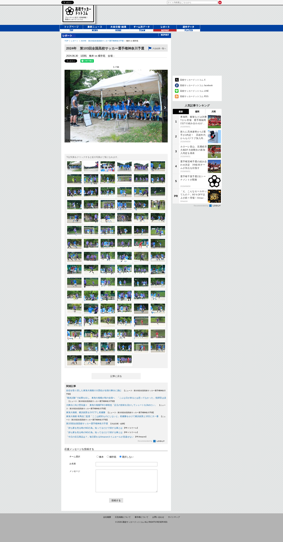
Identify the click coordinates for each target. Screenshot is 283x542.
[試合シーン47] (141, 257)
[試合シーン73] (74, 322)
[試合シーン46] (124, 257)
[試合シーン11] (141, 179)
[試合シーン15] (108, 192)
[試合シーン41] (141, 244)
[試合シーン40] (124, 244)
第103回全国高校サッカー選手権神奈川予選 (87, 423)
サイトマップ (174, 517)
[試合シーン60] (158, 283)
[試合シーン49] (74, 270)
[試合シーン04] (124, 166)
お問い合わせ (158, 517)
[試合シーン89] (141, 347)
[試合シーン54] (158, 270)
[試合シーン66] (158, 296)
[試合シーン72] (158, 309)
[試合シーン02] (91, 166)
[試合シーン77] (141, 322)
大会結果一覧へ (159, 48)
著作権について (141, 517)
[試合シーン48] (158, 257)
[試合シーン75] (108, 322)
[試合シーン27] (108, 218)
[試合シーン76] (124, 322)
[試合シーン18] (158, 192)
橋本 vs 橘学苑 (132, 41)
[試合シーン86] (91, 347)
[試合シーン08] (91, 179)
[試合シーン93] (108, 360)
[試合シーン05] (141, 166)
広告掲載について (123, 517)
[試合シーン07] (74, 179)
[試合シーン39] (108, 244)
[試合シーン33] (108, 231)
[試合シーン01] (74, 166)
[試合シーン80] (91, 334)
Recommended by (145, 441)
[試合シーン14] (91, 192)
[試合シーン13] (74, 192)
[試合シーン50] (91, 270)
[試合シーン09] (108, 179)
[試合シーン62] (91, 296)
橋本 (101, 457)
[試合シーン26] (91, 218)
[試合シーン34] (124, 231)
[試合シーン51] (108, 270)
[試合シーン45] (108, 257)
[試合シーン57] (108, 283)
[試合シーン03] (108, 166)
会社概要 (107, 517)
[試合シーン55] (74, 283)
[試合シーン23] (141, 205)
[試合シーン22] (124, 205)
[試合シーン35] (141, 231)
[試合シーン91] (74, 360)
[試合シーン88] (124, 347)
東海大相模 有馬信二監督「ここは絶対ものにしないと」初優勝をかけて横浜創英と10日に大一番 (112, 416)
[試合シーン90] (158, 347)
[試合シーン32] (91, 231)
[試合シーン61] (74, 296)
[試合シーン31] (74, 231)
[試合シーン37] (74, 244)
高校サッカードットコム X (193, 80)
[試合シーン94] (124, 360)
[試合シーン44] (91, 257)
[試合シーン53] (141, 270)
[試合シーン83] (141, 334)
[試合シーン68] (91, 309)
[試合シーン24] (158, 205)
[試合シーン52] (124, 270)
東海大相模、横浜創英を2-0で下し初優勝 (85, 412)
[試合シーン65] (141, 296)
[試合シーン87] (108, 347)
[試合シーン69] (108, 309)
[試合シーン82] (124, 334)
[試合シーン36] (158, 231)
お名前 (72, 463)
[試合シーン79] (74, 334)
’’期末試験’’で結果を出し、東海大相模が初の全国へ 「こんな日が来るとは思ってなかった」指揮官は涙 (116, 398)
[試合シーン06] (158, 166)
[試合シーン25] (74, 218)
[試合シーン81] (108, 334)
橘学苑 (112, 457)
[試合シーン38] (91, 244)
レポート (74, 41)
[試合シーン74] (91, 322)
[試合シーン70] (124, 309)
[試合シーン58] (124, 283)
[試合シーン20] (91, 205)
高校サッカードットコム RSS (194, 96)
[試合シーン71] (141, 309)
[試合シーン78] (158, 322)
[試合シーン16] (124, 192)
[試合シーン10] (124, 179)
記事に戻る (116, 376)
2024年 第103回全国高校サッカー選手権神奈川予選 (102, 41)
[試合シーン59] (141, 283)
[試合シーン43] (74, 257)
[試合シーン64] (124, 296)
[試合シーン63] (108, 296)
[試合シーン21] (108, 205)
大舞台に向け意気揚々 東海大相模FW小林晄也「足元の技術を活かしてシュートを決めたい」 (111, 405)
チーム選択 (74, 456)
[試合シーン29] (141, 218)
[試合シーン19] (74, 205)
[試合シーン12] (158, 179)
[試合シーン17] (141, 192)
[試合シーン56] (91, 283)
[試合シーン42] (158, 244)
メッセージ (74, 471)
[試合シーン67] (74, 309)
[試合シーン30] (158, 218)
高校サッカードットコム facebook (196, 85)
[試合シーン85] (74, 347)
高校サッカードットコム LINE (194, 91)
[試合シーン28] (124, 218)
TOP (66, 41)
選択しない (127, 457)
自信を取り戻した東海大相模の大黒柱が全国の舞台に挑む (94, 390)
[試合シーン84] (158, 334)
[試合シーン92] (91, 360)
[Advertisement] (161, 14)
